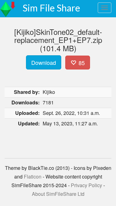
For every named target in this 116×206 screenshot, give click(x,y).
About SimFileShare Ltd (58, 193)
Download (43, 62)
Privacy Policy (86, 185)
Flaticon (32, 176)
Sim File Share (51, 7)
